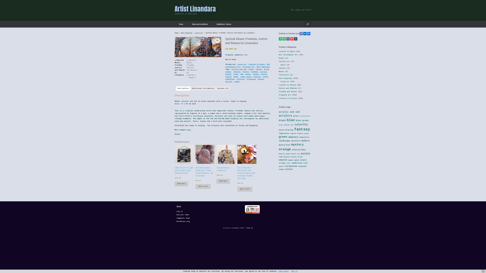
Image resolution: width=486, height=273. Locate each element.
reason (228, 77)
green (283, 137)
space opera (246, 77)
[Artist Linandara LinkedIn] (305, 33)
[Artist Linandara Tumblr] (295, 38)
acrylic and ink (239, 69)
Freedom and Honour (288, 92)
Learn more (283, 271)
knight (228, 74)
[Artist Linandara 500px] (284, 38)
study (288, 163)
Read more (181, 184)
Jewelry (282, 68)
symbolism (229, 79)
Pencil (282, 154)
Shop (181, 24)
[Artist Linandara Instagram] (288, 38)
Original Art (248, 67)
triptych (240, 79)
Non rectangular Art (288, 55)
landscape (284, 141)
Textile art (284, 61)
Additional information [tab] (203, 88)
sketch (283, 160)
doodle (281, 130)
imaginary (293, 137)
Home (176, 33)
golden (306, 133)
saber (235, 77)
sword (265, 77)
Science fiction (290, 157)
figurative (284, 133)
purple (264, 74)
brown (281, 125)
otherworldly (299, 150)
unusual (302, 166)
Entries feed (183, 215)
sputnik (257, 77)
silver (300, 157)
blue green (302, 120)
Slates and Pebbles (288, 88)
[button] (307, 24)
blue (291, 120)
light (235, 74)
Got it (294, 271)
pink (288, 154)
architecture (305, 116)
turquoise (251, 79)
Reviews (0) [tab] (223, 88)
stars (303, 160)
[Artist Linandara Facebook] (301, 33)
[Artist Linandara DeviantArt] (280, 38)
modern (305, 141)
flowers (300, 133)
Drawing (289, 130)
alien (296, 116)
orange (256, 74)
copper (228, 72)
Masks (281, 72)
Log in (180, 211)
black (251, 69)
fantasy (236, 72)
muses (248, 74)
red (280, 157)
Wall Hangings (186, 33)
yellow (288, 169)
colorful (301, 124)
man (242, 74)
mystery (297, 144)
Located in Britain (288, 98)
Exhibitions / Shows (224, 24)
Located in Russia (287, 85)
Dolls (283, 65)
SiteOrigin (258, 228)
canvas (259, 69)
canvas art (289, 125)
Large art (199, 33)
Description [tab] (183, 88)
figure (245, 72)
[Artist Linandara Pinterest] (291, 38)
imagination (304, 137)
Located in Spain (257, 64)
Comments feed (183, 218)
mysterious (284, 145)
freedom (254, 72)
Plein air (295, 154)
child (266, 69)
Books (281, 58)
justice (263, 72)
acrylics (285, 115)
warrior (228, 82)
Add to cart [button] (203, 186)
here (189, 130)
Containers (284, 75)
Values (261, 79)
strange (282, 163)
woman (236, 82)
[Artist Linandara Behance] (308, 33)
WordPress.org (183, 221)
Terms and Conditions (200, 24)
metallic (295, 141)
